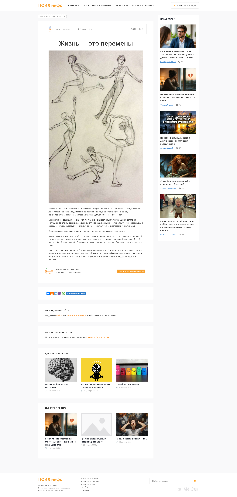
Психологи (73, 5)
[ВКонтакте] (48, 293)
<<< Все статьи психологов (52, 16)
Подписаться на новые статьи (131, 271)
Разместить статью (90, 481)
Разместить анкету (89, 478)
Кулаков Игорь (67, 29)
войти (59, 315)
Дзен (108, 337)
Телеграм (90, 337)
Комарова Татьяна (168, 234)
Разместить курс (88, 484)
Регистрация (190, 5)
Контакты (85, 490)
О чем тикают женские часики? (131, 438)
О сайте (84, 487)
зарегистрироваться (76, 315)
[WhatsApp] (63, 293)
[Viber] (59, 293)
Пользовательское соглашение (51, 490)
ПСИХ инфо (50, 5)
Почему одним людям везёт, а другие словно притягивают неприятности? (175, 140)
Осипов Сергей (166, 105)
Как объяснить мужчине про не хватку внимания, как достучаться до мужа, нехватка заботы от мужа (177, 54)
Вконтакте (100, 337)
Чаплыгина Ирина (168, 188)
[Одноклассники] (52, 293)
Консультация (121, 5)
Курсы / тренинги (101, 5)
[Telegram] (55, 293)
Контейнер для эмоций (127, 384)
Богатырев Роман (168, 61)
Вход (179, 5)
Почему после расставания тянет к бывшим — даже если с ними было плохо (60, 441)
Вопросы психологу (143, 5)
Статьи (85, 5)
